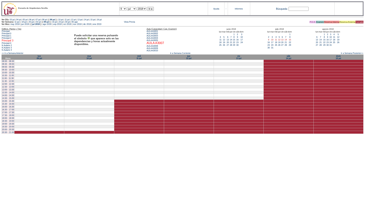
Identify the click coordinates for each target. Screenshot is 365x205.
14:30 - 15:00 (8, 98)
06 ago (74, 22)
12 (224, 40)
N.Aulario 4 (7, 50)
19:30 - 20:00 (8, 126)
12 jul (73, 19)
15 (234, 40)
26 (224, 45)
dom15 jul (338, 57)
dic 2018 (87, 24)
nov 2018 (77, 24)
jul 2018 (36, 24)
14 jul (86, 19)
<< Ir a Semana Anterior (12, 53)
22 (234, 42)
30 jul (67, 22)
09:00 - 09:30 (8, 67)
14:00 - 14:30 (8, 95)
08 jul (44, 19)
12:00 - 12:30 (8, 84)
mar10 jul (89, 57)
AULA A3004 (152, 38)
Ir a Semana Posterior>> (352, 53)
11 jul (67, 19)
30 (237, 45)
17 (241, 40)
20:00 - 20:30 (8, 129)
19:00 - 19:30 (8, 124)
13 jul (79, 19)
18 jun (24, 22)
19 (224, 42)
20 (228, 42)
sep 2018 (57, 24)
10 (241, 37)
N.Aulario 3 (7, 48)
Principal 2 (6, 38)
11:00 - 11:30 (8, 78)
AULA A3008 (152, 46)
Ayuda (216, 9)
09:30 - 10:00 (8, 70)
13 (228, 40)
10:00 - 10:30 (8, 72)
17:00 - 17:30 (8, 112)
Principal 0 (6, 33)
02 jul (38, 22)
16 (237, 40)
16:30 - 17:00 (8, 109)
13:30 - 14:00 (8, 92)
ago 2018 (47, 24)
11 (220, 40)
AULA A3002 (152, 33)
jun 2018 (25, 24)
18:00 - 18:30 (8, 118)
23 (237, 42)
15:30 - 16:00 (8, 104)
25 (220, 45)
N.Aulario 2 (7, 45)
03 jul (12, 19)
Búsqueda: (282, 8)
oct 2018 (67, 24)
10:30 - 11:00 (8, 75)
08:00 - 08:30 (8, 61)
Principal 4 (6, 43)
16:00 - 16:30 (8, 107)
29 (234, 45)
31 (272, 48)
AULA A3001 (152, 31)
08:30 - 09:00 (8, 64)
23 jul (61, 22)
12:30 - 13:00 (8, 87)
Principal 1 (6, 36)
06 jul (31, 19)
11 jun (17, 22)
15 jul (92, 19)
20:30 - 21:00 (8, 132)
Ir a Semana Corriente (180, 53)
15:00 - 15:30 (8, 101)
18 (220, 42)
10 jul (60, 19)
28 (231, 45)
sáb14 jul (288, 57)
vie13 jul (238, 57)
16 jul (99, 19)
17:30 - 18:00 (8, 115)
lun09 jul (39, 57)
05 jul (25, 19)
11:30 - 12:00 (8, 81)
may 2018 (15, 24)
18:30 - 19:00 (8, 121)
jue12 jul (188, 57)
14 (231, 40)
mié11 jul (139, 57)
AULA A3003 (152, 36)
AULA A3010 (152, 50)
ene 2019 (97, 24)
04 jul (18, 19)
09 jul (52, 19)
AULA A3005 (152, 40)
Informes (239, 9)
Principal (6, 31)
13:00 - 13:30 (8, 89)
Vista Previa (106, 22)
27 (228, 45)
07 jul (38, 19)
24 (241, 42)
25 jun (31, 22)
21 (231, 42)
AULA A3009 (152, 48)
